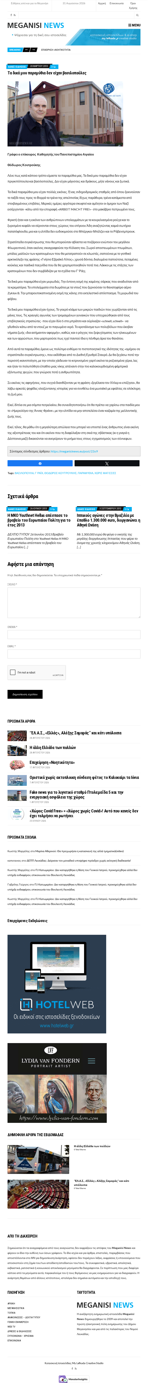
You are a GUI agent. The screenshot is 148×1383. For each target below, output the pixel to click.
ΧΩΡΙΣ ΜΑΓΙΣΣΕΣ (105, 473)
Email (12, 646)
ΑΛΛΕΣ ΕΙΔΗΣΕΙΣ (17, 66)
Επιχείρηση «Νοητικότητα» (52, 762)
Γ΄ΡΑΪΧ (39, 473)
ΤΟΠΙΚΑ (11, 1312)
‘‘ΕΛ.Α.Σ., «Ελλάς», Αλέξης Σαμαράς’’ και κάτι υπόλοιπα (75, 733)
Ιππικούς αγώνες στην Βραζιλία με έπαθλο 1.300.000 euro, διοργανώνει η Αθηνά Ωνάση (108, 520)
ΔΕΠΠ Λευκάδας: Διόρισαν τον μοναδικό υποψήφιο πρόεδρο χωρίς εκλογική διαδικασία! (79, 860)
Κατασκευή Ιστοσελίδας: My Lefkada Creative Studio (74, 1363)
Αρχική (102, 3)
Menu (135, 25)
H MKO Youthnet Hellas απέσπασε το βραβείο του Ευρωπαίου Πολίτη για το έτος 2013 (39, 520)
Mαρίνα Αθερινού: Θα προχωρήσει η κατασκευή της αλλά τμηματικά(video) (79, 851)
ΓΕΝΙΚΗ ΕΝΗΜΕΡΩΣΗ (18, 1322)
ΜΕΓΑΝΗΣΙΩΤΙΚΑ (16, 1308)
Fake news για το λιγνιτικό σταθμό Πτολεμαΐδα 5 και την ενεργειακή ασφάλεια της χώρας (76, 795)
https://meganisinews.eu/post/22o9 (74, 451)
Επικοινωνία (117, 3)
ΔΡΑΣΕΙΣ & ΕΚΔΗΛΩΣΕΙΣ (20, 1331)
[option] (90, 49)
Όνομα (12, 627)
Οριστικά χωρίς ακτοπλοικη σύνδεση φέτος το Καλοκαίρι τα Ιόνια (77, 49)
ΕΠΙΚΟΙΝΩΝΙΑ (14, 1340)
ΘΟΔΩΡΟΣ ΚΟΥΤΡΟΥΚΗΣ (60, 473)
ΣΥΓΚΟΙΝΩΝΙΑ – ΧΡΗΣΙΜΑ (20, 1335)
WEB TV (11, 1326)
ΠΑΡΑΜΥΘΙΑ (85, 473)
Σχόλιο (12, 584)
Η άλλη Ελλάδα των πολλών (53, 747)
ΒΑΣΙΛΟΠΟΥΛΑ (24, 473)
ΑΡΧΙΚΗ (11, 1303)
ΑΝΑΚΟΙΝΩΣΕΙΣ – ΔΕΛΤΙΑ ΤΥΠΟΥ (24, 1317)
